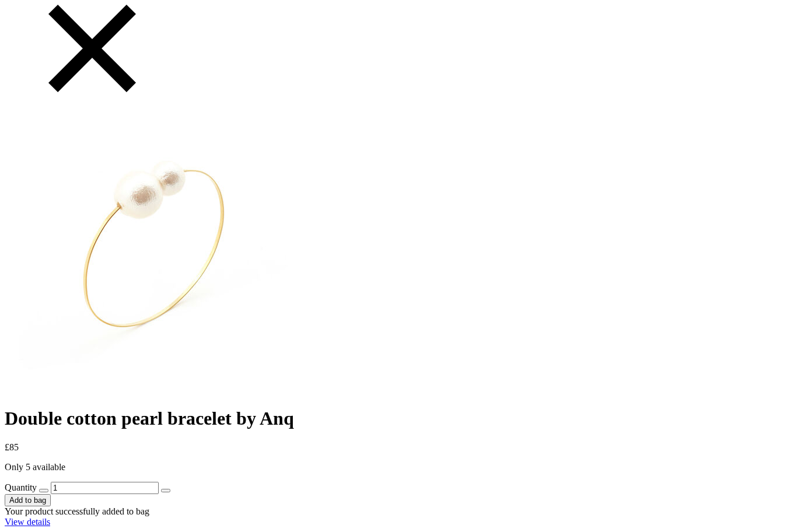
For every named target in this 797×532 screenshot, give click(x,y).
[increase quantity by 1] (165, 490)
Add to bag (27, 500)
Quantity (21, 487)
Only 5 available (35, 467)
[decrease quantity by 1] (43, 490)
